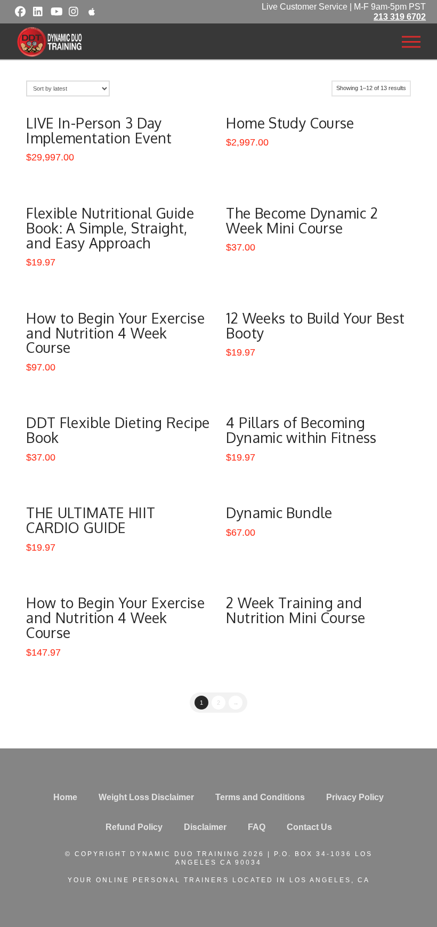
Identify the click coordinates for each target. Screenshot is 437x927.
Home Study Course (290, 123)
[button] (411, 42)
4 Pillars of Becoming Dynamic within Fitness (301, 430)
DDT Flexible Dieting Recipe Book (117, 430)
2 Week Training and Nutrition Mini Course (295, 610)
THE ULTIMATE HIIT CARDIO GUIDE (90, 520)
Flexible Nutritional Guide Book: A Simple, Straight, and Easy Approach (110, 228)
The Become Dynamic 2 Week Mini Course (301, 220)
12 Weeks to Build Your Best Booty (315, 325)
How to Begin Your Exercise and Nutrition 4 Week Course (115, 333)
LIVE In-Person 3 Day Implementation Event (99, 130)
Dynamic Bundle (279, 512)
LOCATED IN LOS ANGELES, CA (301, 880)
